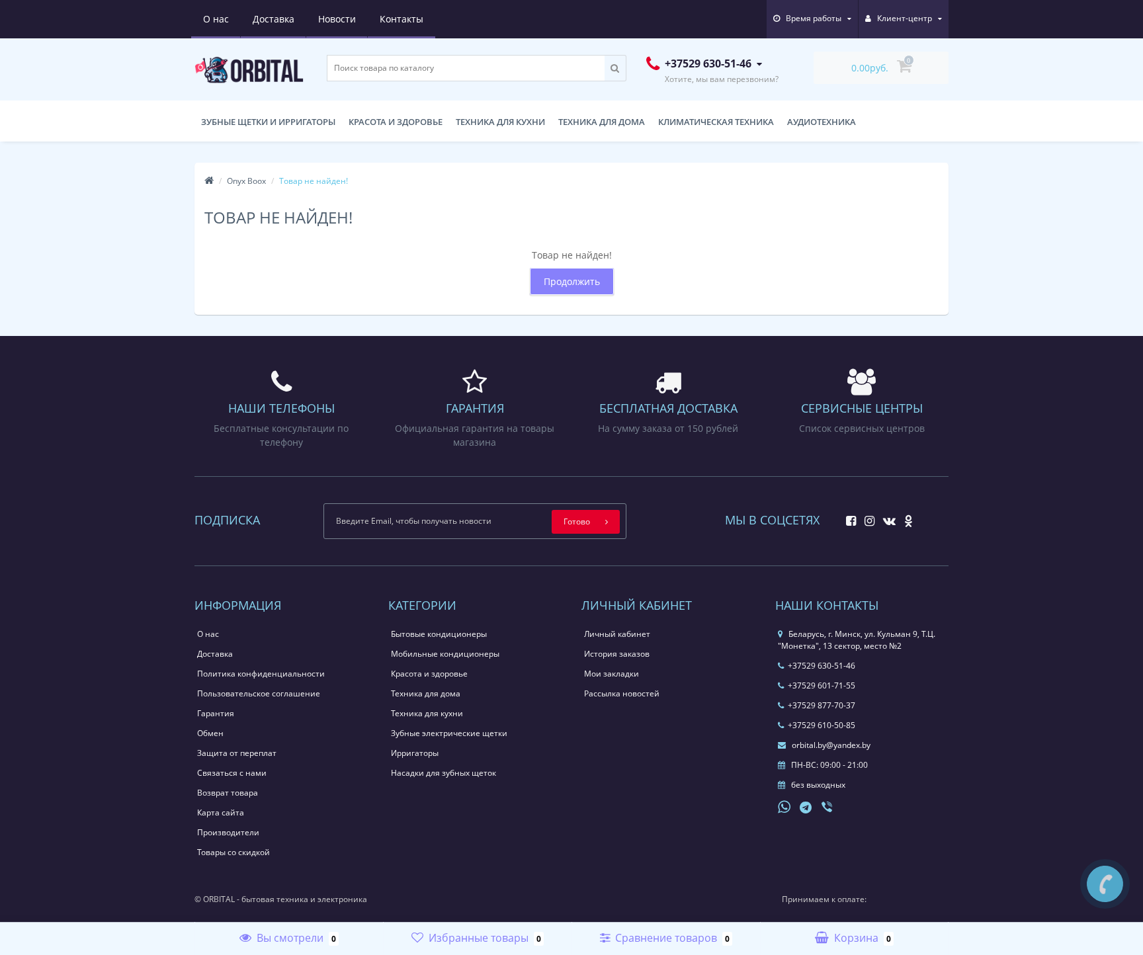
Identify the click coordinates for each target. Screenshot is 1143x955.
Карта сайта (220, 812)
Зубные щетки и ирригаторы (268, 122)
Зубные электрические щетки (449, 733)
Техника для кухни (500, 122)
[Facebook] (847, 516)
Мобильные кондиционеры (445, 653)
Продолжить (572, 281)
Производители (228, 832)
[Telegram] (806, 808)
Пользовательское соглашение (258, 693)
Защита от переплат (236, 753)
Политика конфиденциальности (261, 673)
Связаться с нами (232, 772)
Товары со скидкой (233, 852)
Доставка (273, 19)
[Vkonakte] (886, 516)
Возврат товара (227, 792)
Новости (337, 19)
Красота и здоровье (396, 122)
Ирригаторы (415, 753)
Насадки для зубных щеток (443, 772)
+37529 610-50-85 (821, 725)
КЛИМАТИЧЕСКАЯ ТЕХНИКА (716, 122)
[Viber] (828, 808)
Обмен (210, 733)
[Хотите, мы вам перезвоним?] (1105, 884)
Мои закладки (611, 673)
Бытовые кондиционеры (439, 634)
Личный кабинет (617, 634)
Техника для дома (601, 122)
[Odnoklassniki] (905, 516)
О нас (216, 19)
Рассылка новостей (621, 693)
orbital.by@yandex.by (830, 745)
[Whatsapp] (784, 805)
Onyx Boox (246, 181)
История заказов (617, 653)
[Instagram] (866, 516)
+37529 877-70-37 (821, 705)
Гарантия (215, 713)
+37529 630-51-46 (821, 665)
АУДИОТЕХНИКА (821, 122)
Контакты (401, 19)
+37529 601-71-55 (821, 685)
